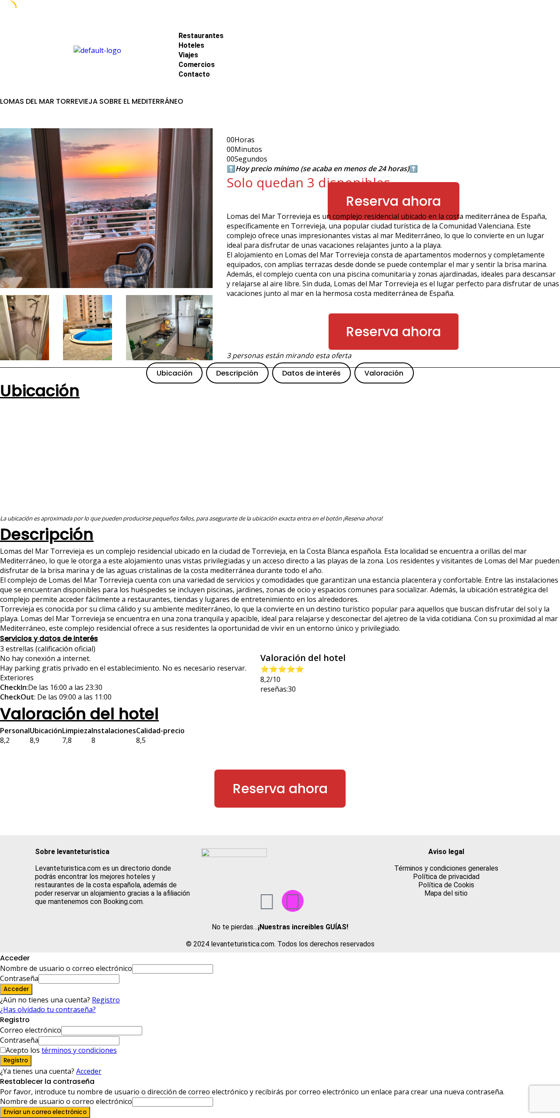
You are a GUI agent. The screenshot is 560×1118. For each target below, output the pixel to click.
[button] (346, 26)
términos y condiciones (79, 1050)
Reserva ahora (393, 201)
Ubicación (174, 373)
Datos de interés (311, 373)
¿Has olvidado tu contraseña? (48, 1009)
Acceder (89, 1071)
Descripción (237, 373)
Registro (106, 1000)
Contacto (194, 74)
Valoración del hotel (79, 714)
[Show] (122, 978)
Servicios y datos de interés (49, 638)
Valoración (383, 373)
